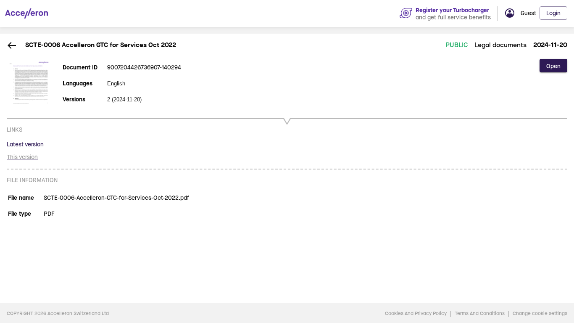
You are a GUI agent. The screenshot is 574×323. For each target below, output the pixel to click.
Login (553, 12)
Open (553, 65)
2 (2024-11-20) (124, 99)
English (116, 83)
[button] (539, 13)
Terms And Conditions (480, 313)
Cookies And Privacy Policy (416, 313)
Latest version (25, 144)
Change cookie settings (540, 313)
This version (22, 156)
